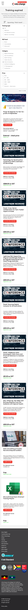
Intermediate (7, 44)
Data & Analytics (8, 62)
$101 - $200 (7, 82)
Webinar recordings (9, 34)
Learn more (7, 124)
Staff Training (7, 57)
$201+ (5, 84)
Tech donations (4, 543)
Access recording (10, 173)
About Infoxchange (5, 536)
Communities (4, 541)
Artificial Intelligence (9, 64)
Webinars (6, 30)
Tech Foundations (8, 55)
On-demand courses (9, 32)
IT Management (8, 66)
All (5, 28)
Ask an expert (4, 549)
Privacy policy (4, 551)
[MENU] (2, 2)
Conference (7, 68)
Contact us (3, 545)
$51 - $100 (7, 79)
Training (3, 539)
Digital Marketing (8, 53)
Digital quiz (3, 547)
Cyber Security (8, 59)
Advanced (7, 46)
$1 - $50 (6, 77)
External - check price (9, 86)
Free (5, 75)
